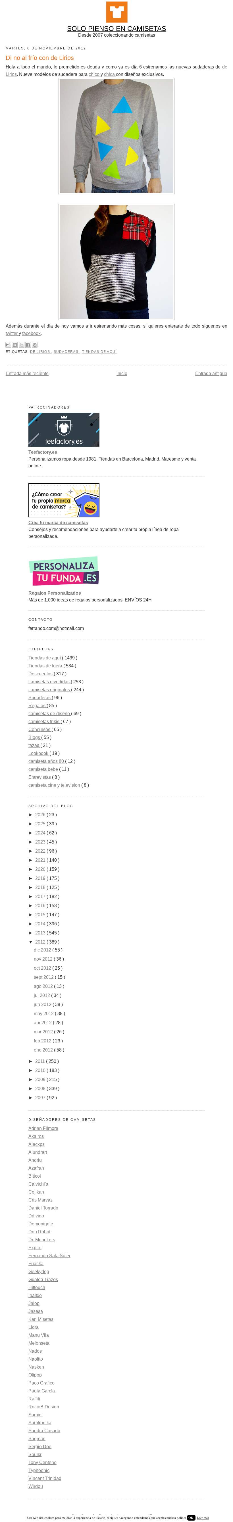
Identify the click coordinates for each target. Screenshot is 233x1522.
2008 (41, 1088)
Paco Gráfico (41, 1383)
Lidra (33, 1327)
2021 (41, 860)
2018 (41, 887)
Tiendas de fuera (45, 665)
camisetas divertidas (49, 681)
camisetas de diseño (49, 713)
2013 (41, 932)
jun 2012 (43, 1004)
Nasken (36, 1367)
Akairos (36, 1136)
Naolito (35, 1359)
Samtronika (39, 1422)
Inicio (121, 373)
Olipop (35, 1375)
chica (110, 74)
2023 (41, 842)
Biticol (34, 1176)
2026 (41, 814)
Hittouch (36, 1287)
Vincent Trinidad (44, 1478)
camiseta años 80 (46, 761)
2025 (41, 823)
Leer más (203, 1517)
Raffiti (34, 1398)
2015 (41, 914)
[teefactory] (63, 445)
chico (95, 74)
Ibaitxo (35, 1295)
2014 (41, 923)
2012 (41, 942)
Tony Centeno (42, 1462)
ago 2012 (44, 986)
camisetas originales (49, 689)
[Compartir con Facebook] (28, 345)
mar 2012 (44, 1031)
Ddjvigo (36, 1215)
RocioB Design (43, 1406)
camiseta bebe (43, 769)
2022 (41, 851)
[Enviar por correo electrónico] (8, 345)
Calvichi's (38, 1184)
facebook (31, 333)
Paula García (41, 1390)
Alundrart (37, 1152)
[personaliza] (63, 586)
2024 (41, 832)
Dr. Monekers (41, 1239)
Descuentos (41, 673)
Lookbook (38, 753)
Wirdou (35, 1486)
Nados (35, 1351)
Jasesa (35, 1311)
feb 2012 (43, 1040)
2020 (41, 869)
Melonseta (38, 1343)
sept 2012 (44, 977)
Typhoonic (38, 1470)
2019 (41, 878)
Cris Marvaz (40, 1200)
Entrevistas (40, 777)
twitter (12, 333)
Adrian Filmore (43, 1128)
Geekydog (38, 1271)
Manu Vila (38, 1335)
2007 (41, 1097)
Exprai (34, 1247)
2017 (41, 896)
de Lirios (40, 352)
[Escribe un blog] (15, 345)
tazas (34, 745)
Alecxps (36, 1144)
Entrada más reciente (27, 373)
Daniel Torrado (43, 1207)
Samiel (35, 1414)
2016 (41, 905)
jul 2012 (42, 995)
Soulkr (34, 1454)
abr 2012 (43, 1022)
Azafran (36, 1168)
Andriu (35, 1160)
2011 (40, 1061)
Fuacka (35, 1263)
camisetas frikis (44, 721)
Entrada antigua (211, 373)
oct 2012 (43, 968)
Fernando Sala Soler (49, 1255)
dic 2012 (43, 950)
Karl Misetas (40, 1319)
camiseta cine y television (54, 785)
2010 (41, 1070)
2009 (41, 1079)
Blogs (34, 737)
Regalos (37, 705)
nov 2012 (44, 959)
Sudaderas (67, 352)
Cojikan (36, 1192)
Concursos (39, 729)
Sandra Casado (44, 1430)
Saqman (36, 1438)
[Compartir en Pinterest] (35, 345)
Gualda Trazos (43, 1279)
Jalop (33, 1303)
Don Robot (39, 1231)
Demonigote (40, 1223)
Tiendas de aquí (99, 352)
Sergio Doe (39, 1446)
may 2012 (44, 1013)
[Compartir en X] (21, 345)
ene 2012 (44, 1050)
